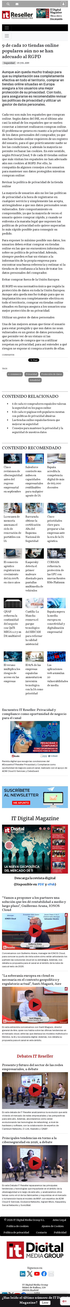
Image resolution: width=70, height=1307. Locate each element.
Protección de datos (51, 374)
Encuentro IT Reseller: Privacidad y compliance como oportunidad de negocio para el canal (34, 714)
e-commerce (14, 374)
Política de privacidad (16, 1232)
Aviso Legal (59, 1220)
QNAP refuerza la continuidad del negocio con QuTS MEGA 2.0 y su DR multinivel (12, 624)
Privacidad (31, 374)
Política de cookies (17, 1226)
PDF (41, 884)
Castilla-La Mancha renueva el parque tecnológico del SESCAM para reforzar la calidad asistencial (33, 628)
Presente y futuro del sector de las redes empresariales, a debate (32, 1067)
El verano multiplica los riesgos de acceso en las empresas (12, 673)
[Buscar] (8, 4)
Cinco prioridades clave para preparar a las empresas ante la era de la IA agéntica (56, 529)
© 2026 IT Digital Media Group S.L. (24, 1220)
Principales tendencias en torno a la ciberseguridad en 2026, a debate (29, 1140)
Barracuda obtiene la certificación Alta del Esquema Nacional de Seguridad (33, 529)
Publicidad (60, 1232)
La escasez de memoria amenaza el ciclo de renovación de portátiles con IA (12, 529)
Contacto (41, 1232)
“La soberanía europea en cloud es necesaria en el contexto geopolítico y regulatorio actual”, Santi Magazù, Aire (31, 979)
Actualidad (35, 380)
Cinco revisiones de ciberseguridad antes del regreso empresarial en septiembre (13, 480)
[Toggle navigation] (7, 27)
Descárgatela (56, 19)
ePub (51, 884)
